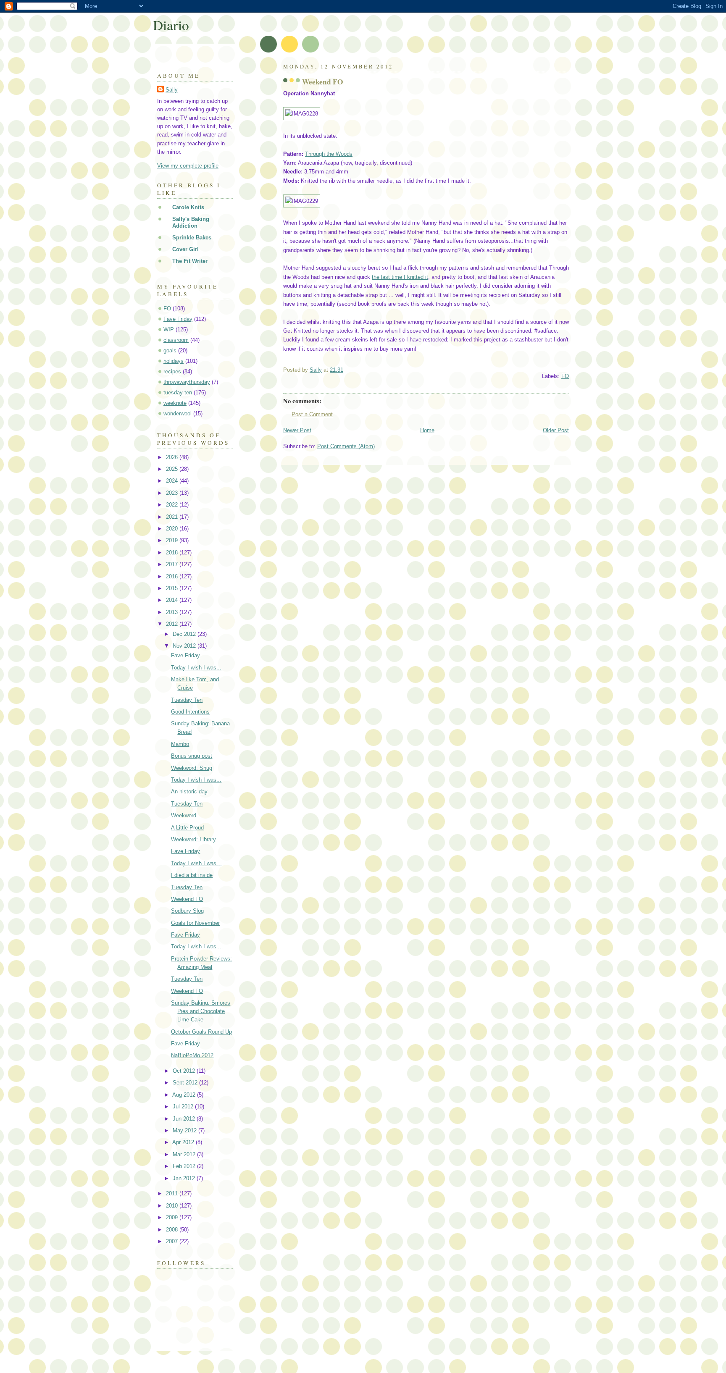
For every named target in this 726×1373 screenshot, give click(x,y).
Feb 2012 (185, 1166)
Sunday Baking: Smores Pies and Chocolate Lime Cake (200, 1011)
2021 (172, 517)
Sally (172, 90)
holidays (173, 361)
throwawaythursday (186, 382)
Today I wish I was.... (197, 946)
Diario (171, 25)
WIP (168, 329)
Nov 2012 (185, 646)
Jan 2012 (185, 1178)
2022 (172, 504)
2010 (172, 1205)
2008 (172, 1229)
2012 (172, 624)
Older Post (556, 430)
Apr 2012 (184, 1142)
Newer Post (297, 430)
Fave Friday (177, 319)
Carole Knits (188, 207)
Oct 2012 (185, 1071)
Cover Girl (185, 249)
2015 (172, 588)
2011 (172, 1193)
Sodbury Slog (187, 911)
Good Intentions (190, 712)
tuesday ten (177, 392)
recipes (172, 371)
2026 (172, 457)
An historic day (189, 791)
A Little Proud (187, 827)
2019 (172, 540)
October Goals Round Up (201, 1032)
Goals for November (195, 923)
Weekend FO (187, 899)
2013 (172, 612)
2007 (172, 1241)
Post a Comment (312, 414)
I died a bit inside (192, 875)
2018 (172, 552)
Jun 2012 (185, 1119)
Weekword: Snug (191, 768)
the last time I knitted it (400, 277)
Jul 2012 (184, 1106)
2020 (172, 528)
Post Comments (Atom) (346, 446)
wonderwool (177, 413)
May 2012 (185, 1130)
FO (565, 376)
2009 (172, 1217)
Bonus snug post (191, 756)
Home (427, 430)
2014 (172, 600)
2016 (172, 576)
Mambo (180, 744)
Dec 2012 (185, 634)
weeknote (175, 403)
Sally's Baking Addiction (190, 222)
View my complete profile (187, 166)
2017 (172, 564)
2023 (172, 493)
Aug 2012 (184, 1095)
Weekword (183, 815)
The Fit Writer (190, 261)
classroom (176, 340)
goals (169, 350)
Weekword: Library (193, 839)
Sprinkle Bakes (191, 237)
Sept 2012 (186, 1082)
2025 (172, 469)
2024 (172, 481)
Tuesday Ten (187, 700)
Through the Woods (328, 154)
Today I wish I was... (196, 667)
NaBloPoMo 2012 (192, 1055)
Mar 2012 (185, 1154)
